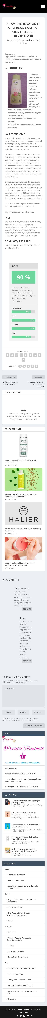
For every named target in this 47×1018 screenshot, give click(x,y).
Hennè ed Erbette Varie (17, 875)
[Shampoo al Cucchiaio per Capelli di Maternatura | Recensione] (23, 548)
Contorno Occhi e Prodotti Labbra (21, 968)
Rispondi (27, 609)
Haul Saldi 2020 (11, 768)
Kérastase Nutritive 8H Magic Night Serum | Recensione (26, 801)
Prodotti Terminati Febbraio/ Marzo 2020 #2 (22, 763)
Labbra (10, 946)
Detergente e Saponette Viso (19, 980)
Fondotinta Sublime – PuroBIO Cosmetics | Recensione (24, 814)
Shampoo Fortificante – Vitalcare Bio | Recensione (21, 461)
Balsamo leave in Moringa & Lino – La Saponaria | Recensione (20, 495)
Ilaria (23, 410)
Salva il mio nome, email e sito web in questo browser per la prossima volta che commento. (20, 719)
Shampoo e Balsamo (26, 40)
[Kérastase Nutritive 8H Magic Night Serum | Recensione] (7, 802)
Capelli (7, 869)
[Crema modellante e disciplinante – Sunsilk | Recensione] (7, 826)
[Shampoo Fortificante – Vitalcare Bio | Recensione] (23, 445)
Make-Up (8, 926)
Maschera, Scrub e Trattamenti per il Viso (22, 992)
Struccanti (12, 999)
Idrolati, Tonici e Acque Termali (20, 985)
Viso (6, 963)
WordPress (23, 1012)
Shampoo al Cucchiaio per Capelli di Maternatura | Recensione (20, 564)
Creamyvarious (26, 855)
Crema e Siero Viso (15, 974)
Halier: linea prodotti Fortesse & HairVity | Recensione (23, 530)
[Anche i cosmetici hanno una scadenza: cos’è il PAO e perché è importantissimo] (7, 850)
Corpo (7, 894)
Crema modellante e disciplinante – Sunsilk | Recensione (26, 826)
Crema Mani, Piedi (15, 907)
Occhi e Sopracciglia (16, 951)
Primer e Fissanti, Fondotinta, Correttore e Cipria (26, 818)
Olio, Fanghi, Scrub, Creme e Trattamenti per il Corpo (25, 842)
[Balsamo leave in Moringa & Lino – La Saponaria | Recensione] (23, 479)
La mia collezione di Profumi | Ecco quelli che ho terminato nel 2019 (23, 780)
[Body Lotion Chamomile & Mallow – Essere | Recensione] (7, 838)
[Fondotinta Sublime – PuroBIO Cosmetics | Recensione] (7, 814)
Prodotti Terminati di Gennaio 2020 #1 (20, 774)
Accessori (11, 932)
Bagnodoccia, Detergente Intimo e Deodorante (21, 900)
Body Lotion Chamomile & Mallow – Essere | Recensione (26, 838)
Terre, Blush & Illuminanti (18, 957)
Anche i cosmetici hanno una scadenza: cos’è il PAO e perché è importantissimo (24, 851)
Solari (10, 921)
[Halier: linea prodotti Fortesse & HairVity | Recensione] (23, 513)
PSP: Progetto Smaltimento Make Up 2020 (21, 787)
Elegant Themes (23, 1010)
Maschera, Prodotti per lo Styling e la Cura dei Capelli (27, 806)
